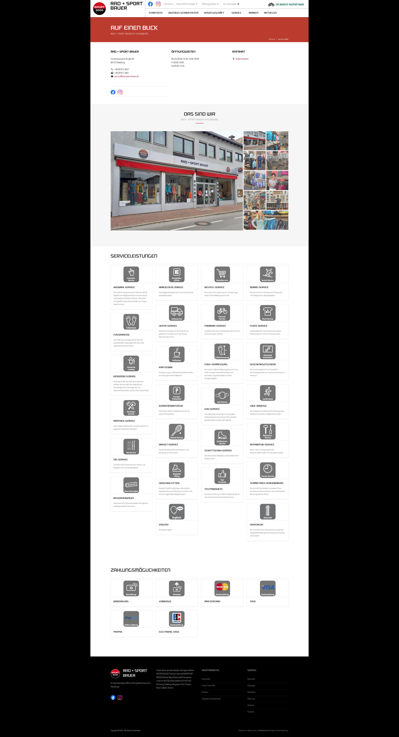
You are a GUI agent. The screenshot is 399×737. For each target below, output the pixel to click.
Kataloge (251, 686)
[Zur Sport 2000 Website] (99, 8)
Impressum (242, 731)
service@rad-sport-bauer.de (126, 77)
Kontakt (251, 712)
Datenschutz (252, 731)
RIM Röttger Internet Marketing (277, 731)
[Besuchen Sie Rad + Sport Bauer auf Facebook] (150, 4)
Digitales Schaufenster (183, 13)
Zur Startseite (229, 4)
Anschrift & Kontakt (185, 4)
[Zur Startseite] (127, 6)
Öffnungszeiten (209, 4)
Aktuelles (270, 13)
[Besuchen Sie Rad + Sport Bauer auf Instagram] (158, 4)
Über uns (251, 699)
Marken (253, 13)
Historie (251, 706)
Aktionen (251, 679)
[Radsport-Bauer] (286, 2)
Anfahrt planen (242, 59)
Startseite (156, 13)
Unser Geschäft (208, 686)
